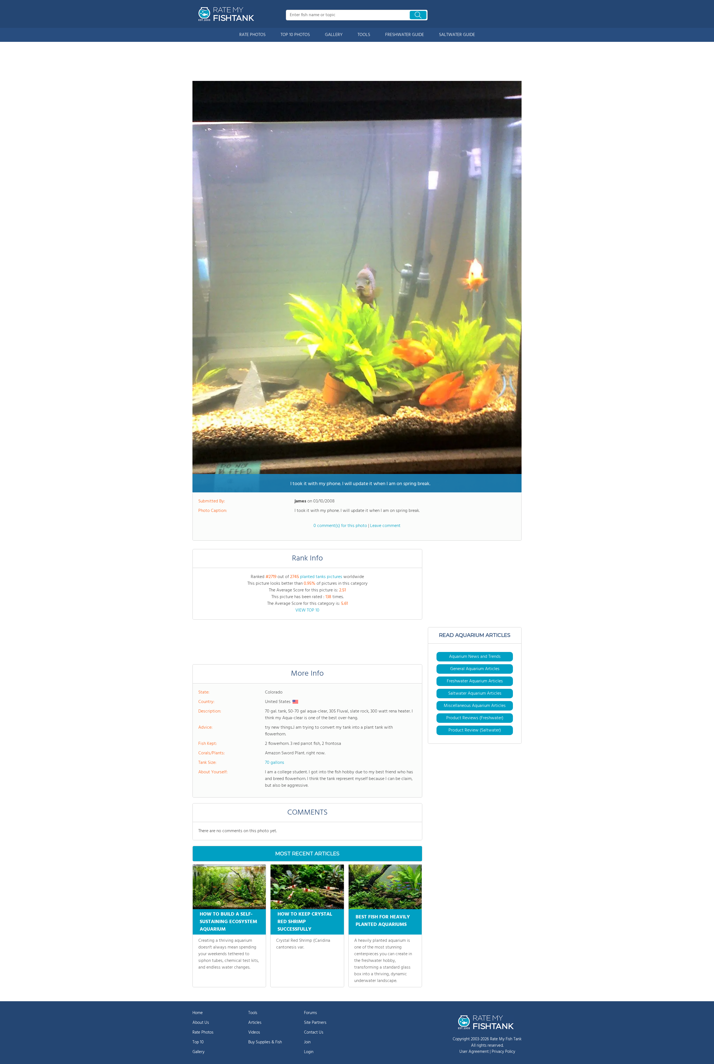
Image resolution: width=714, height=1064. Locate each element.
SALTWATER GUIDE (457, 34)
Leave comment (385, 525)
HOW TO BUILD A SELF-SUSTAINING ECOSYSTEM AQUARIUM (228, 922)
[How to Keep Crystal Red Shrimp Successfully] (307, 887)
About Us (200, 1022)
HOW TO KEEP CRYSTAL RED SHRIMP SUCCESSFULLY (305, 922)
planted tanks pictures (321, 577)
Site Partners (315, 1022)
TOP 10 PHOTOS (295, 34)
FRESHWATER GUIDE (404, 34)
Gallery (198, 1052)
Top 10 (198, 1042)
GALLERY (333, 34)
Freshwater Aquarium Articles (475, 681)
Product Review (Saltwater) (474, 730)
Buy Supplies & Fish (265, 1042)
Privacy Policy (503, 1051)
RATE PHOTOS (252, 34)
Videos (254, 1032)
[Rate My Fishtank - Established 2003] (227, 14)
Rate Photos (202, 1032)
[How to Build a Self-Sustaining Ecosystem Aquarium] (229, 887)
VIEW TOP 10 (307, 610)
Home (197, 1013)
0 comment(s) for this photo (340, 525)
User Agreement (474, 1051)
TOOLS (364, 34)
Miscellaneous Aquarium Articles (475, 705)
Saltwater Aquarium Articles (474, 693)
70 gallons (274, 762)
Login (308, 1052)
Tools (252, 1013)
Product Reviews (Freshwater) (474, 718)
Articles (254, 1022)
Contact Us (313, 1032)
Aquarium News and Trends (475, 656)
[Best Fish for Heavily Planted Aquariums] (385, 887)
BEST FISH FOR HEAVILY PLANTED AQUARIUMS (383, 920)
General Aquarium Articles (475, 669)
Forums (310, 1013)
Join (307, 1042)
